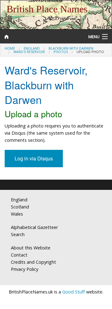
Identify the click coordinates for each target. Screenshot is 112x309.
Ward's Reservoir (29, 51)
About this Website (30, 248)
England (32, 48)
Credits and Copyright (33, 262)
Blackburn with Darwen (71, 48)
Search (18, 234)
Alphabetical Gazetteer (34, 227)
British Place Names (47, 9)
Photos (61, 51)
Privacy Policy (24, 269)
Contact (19, 255)
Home (10, 48)
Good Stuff (73, 292)
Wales (17, 214)
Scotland (20, 207)
